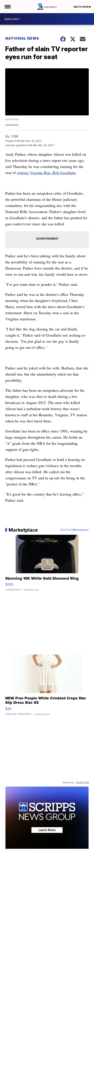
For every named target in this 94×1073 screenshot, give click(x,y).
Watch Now (81, 6)
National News (22, 38)
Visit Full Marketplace (74, 529)
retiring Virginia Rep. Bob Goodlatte (46, 172)
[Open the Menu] (7, 6)
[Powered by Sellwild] (82, 782)
